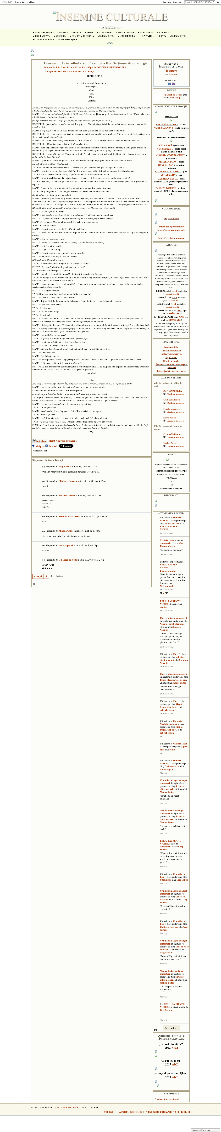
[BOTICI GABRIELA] (158, 395)
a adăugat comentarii (176, 618)
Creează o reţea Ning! (25, 2)
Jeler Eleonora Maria (171, 544)
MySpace (40, 446)
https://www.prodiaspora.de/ (171, 230)
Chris (162, 618)
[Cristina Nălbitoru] (158, 404)
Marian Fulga (169, 443)
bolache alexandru (171, 408)
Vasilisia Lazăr (167, 540)
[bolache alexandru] (158, 413)
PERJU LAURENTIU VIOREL (170, 528)
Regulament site (171, 347)
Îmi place (41, 441)
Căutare (218, 2)
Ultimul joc (165, 879)
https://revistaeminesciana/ (171, 238)
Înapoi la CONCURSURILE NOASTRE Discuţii (70, 71)
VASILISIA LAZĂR (163, 128)
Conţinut (34, 583)
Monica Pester (167, 792)
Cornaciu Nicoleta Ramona (171, 722)
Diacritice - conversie (171, 350)
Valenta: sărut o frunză (171, 623)
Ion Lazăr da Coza (68, 559)
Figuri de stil (171, 357)
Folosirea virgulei (171, 361)
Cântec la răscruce (169, 927)
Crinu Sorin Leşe (168, 780)
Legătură (43, 466)
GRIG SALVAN (165, 165)
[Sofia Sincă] (37, 70)
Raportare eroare (130, 1112)
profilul (163, 607)
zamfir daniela (169, 417)
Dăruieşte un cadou (175, 394)
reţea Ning (175, 97)
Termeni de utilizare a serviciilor (167, 1112)
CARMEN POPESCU (165, 188)
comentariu (165, 543)
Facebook (53, 446)
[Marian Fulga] (158, 448)
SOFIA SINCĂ (165, 145)
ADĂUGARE (172, 293)
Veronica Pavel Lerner (69, 516)
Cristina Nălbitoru (171, 399)
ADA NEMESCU (165, 148)
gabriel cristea (179, 682)
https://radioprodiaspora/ (171, 226)
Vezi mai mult (167, 586)
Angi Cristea (65, 466)
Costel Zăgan (166, 769)
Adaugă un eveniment (168, 1099)
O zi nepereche (172, 766)
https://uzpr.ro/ (171, 218)
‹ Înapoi (38, 576)
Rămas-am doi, (172, 523)
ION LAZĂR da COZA (167, 124)
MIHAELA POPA (167, 161)
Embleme (108, 1112)
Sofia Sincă (61, 67)
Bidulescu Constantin (69, 481)
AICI (174, 291)
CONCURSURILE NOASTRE (111, 67)
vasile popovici (66, 545)
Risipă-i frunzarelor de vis (173, 679)
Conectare (178, 2)
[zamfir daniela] (158, 422)
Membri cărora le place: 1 (63, 440)
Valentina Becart (67, 495)
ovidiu (172, 749)
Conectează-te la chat (201, 1130)
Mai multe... (171, 1028)
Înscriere (167, 2)
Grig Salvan (182, 879)
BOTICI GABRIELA (172, 390)
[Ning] (7, 2)
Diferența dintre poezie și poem (171, 371)
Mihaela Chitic (66, 530)
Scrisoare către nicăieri (172, 787)
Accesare (173, 74)
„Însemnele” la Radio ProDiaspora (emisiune (171, 366)
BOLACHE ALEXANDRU (168, 171)
